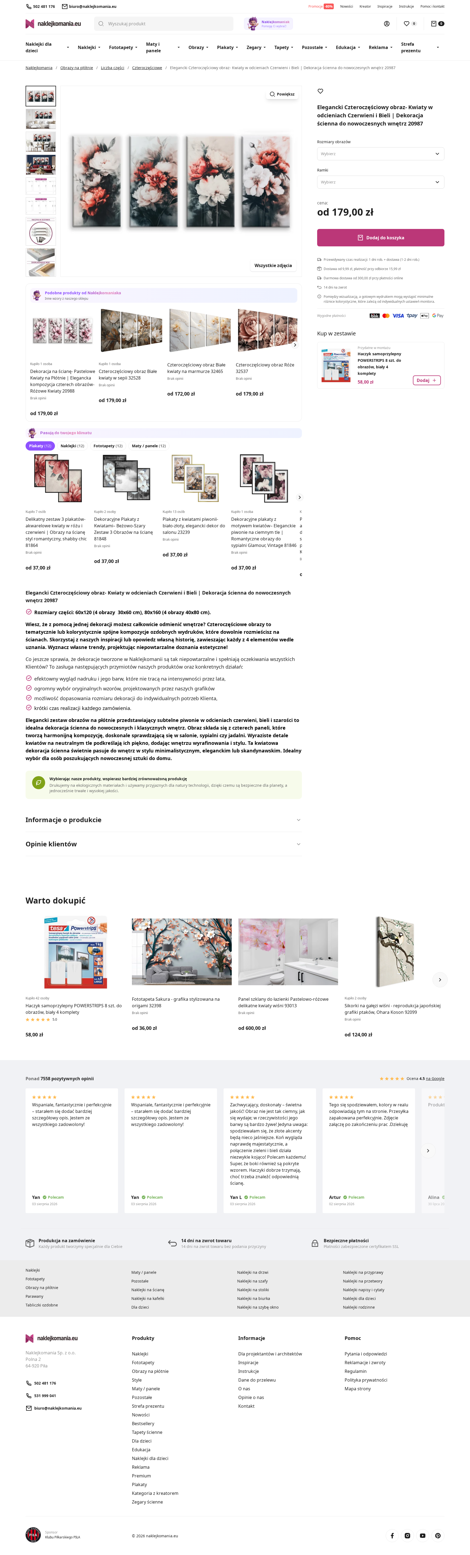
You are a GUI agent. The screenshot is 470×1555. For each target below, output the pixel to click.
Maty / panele (149, 445)
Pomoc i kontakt (432, 6)
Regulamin (356, 1371)
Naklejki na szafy (252, 1281)
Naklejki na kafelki (147, 1298)
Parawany (34, 1296)
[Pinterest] (437, 1535)
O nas (244, 1389)
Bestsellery (143, 1424)
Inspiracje (385, 6)
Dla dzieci (140, 1307)
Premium (141, 1476)
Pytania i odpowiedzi (366, 1354)
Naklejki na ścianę (147, 1289)
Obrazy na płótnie (42, 1287)
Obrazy (196, 47)
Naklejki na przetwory (362, 1281)
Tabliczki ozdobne (42, 1305)
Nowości (346, 6)
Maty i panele (153, 47)
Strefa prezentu (411, 47)
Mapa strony (358, 1389)
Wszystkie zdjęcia (273, 265)
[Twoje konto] (387, 23)
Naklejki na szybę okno (258, 1307)
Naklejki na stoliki (253, 1289)
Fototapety (121, 47)
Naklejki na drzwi (252, 1272)
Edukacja (346, 47)
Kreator (365, 6)
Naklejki (87, 47)
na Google (435, 1078)
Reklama (378, 47)
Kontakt (246, 1406)
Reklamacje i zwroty (365, 1363)
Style (137, 1380)
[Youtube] (422, 1535)
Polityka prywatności (366, 1380)
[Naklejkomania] (75, 1338)
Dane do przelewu (257, 1380)
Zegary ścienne (147, 1502)
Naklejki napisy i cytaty (363, 1289)
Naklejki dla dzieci (39, 47)
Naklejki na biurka (253, 1298)
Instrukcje (406, 6)
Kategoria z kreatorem (155, 1493)
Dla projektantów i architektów (270, 1354)
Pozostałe (312, 47)
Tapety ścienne (147, 1432)
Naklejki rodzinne (359, 1307)
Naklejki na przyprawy (363, 1272)
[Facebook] (392, 1535)
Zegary (254, 47)
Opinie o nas (251, 1397)
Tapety (281, 47)
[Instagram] (407, 1535)
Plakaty (225, 47)
